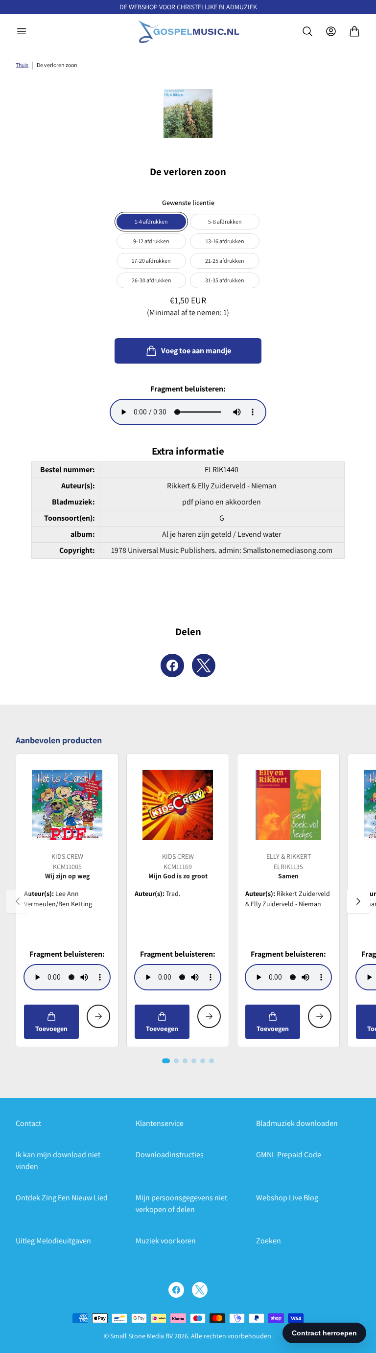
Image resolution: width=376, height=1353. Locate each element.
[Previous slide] (17, 901)
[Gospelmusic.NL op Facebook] (176, 1290)
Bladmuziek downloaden (297, 1123)
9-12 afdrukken (151, 241)
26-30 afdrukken (151, 280)
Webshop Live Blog (287, 1197)
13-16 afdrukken (225, 241)
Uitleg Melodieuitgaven (53, 1241)
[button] (166, 1060)
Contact (28, 1123)
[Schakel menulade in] (21, 31)
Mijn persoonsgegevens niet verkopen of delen (181, 1203)
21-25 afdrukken (224, 260)
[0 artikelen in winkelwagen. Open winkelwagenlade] (354, 31)
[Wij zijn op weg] (67, 805)
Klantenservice (160, 1123)
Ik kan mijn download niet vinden (58, 1160)
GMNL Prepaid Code (288, 1154)
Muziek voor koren (166, 1241)
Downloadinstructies (170, 1154)
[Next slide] (358, 901)
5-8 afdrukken (225, 221)
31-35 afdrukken (224, 280)
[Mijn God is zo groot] (177, 805)
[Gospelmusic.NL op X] (200, 1290)
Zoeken (268, 1241)
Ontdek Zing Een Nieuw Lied (62, 1197)
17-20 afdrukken (151, 260)
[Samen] (288, 805)
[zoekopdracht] (307, 31)
